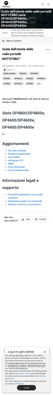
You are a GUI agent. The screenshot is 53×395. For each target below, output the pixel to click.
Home (5, 33)
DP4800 (30, 84)
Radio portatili (9, 74)
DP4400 (23, 74)
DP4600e (41, 79)
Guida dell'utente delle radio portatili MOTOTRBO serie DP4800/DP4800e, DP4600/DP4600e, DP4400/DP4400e (27, 33)
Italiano (10, 70)
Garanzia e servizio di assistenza (24, 204)
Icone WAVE (14, 157)
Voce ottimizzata (16, 167)
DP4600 (30, 79)
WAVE (11, 163)
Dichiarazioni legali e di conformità (25, 201)
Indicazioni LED (15, 160)
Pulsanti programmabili (19, 154)
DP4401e (18, 79)
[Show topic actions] (48, 50)
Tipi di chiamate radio (18, 170)
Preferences (19, 384)
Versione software (17, 150)
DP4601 (7, 84)
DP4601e (18, 84)
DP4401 (7, 79)
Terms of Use (25, 374)
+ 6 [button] (38, 84)
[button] (26, 41)
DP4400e (34, 74)
